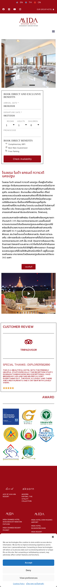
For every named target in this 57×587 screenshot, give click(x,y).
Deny (28, 570)
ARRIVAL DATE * (11, 103)
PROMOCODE (10, 130)
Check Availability (22, 159)
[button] (52, 537)
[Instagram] (20, 9)
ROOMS (10, 121)
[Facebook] (3, 9)
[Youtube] (14, 9)
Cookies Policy (19, 584)
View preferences (28, 578)
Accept (28, 562)
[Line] (9, 9)
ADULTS (21, 121)
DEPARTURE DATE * (13, 112)
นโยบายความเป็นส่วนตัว (35, 584)
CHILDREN (33, 121)
